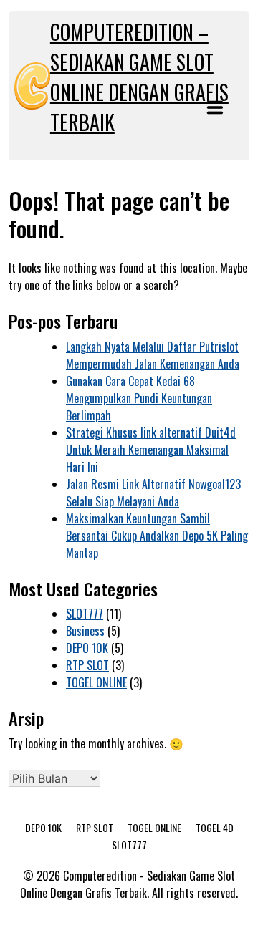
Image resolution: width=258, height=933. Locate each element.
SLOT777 (84, 613)
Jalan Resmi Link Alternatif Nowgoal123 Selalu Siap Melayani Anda (153, 492)
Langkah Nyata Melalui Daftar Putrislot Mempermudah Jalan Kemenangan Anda (152, 355)
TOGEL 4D (215, 827)
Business (85, 630)
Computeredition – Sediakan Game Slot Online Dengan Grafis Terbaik (139, 77)
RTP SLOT (87, 665)
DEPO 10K (87, 648)
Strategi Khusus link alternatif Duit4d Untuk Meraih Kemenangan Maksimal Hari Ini (151, 449)
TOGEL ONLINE (96, 682)
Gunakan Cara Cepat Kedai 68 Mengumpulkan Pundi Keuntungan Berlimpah (139, 398)
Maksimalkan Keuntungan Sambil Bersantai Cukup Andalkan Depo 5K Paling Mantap (157, 535)
